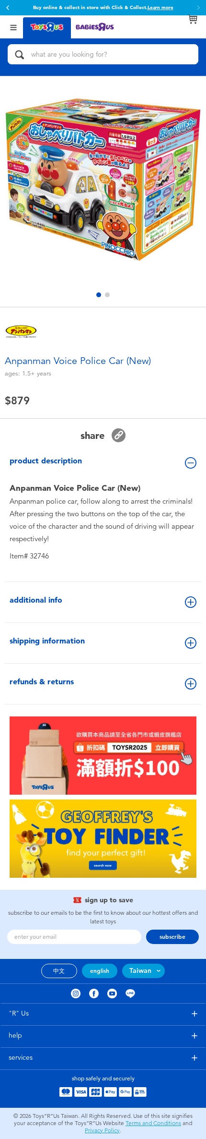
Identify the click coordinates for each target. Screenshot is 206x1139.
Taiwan (140, 971)
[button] (7, 8)
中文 (59, 971)
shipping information (47, 640)
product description (46, 460)
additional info (36, 600)
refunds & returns (42, 681)
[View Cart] (192, 19)
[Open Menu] (13, 27)
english (99, 971)
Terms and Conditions (153, 1123)
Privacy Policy (102, 1130)
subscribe (172, 936)
